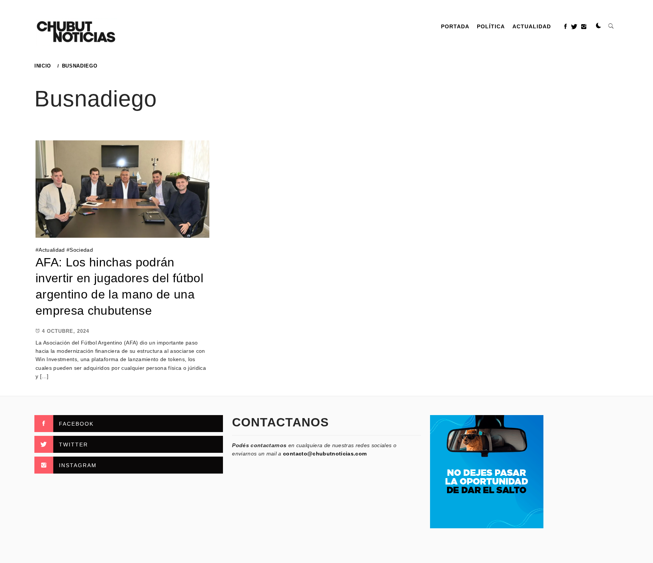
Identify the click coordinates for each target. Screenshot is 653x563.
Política (491, 26)
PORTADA (455, 26)
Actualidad (531, 26)
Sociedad (81, 250)
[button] (598, 26)
